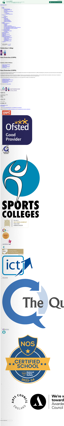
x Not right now (59, 0)
